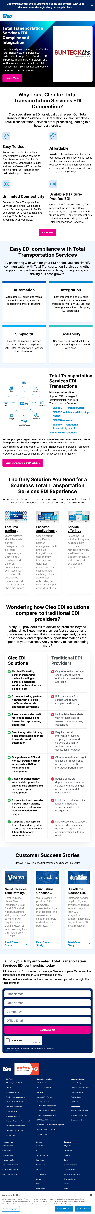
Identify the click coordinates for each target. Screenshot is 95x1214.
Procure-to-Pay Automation (46, 1115)
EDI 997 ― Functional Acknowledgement (65, 426)
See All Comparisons (9, 1174)
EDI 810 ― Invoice (63, 420)
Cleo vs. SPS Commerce (10, 1165)
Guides (38, 1169)
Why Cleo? (67, 1146)
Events (66, 1184)
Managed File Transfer (44, 1097)
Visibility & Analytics (13, 1116)
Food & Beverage (77, 1092)
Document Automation (14, 1107)
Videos (38, 1184)
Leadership (68, 1150)
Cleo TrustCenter (70, 1179)
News (66, 1189)
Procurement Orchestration (15, 1126)
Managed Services (12, 1111)
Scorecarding (10, 1135)
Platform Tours (41, 1174)
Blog (37, 1150)
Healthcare (75, 1102)
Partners (67, 1155)
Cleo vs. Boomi (7, 1146)
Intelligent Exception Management (18, 1121)
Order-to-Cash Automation (46, 1110)
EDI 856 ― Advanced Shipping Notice (71, 414)
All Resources (40, 1146)
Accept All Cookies (64, 1209)
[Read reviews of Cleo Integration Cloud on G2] (26, 1069)
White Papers (40, 1189)
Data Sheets (40, 1160)
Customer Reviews (70, 1165)
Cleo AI (8, 1087)
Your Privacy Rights (10, 1209)
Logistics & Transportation (80, 1087)
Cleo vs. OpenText (8, 1155)
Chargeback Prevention (14, 1130)
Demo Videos (40, 1165)
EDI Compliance (42, 1134)
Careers (66, 1160)
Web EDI (40, 1092)
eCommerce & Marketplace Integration (50, 1125)
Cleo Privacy (66, 1204)
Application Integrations (79, 1115)
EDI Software (41, 1083)
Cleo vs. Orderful (8, 1160)
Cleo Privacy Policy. (11, 1050)
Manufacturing (76, 1083)
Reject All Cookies (83, 1209)
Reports (38, 1179)
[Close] (91, 1195)
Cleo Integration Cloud (14, 1083)
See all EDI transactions (63, 432)
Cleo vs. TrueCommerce (10, 1169)
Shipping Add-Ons (77, 1120)
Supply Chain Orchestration (46, 1106)
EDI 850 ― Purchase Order (68, 407)
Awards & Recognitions (72, 1174)
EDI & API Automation (13, 1092)
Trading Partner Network (14, 1102)
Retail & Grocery (76, 1097)
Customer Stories (42, 1155)
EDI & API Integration (44, 1087)
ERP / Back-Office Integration (47, 1120)
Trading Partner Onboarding (15, 1097)
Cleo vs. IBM (6, 1150)
